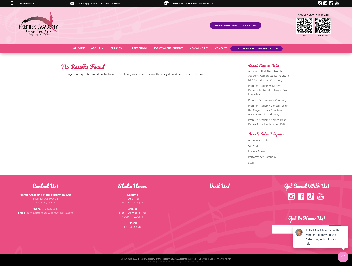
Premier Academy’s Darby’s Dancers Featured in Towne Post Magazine (268, 90)
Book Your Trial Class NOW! (235, 25)
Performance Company (262, 157)
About (95, 48)
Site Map (203, 258)
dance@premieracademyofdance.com (49, 212)
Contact (221, 48)
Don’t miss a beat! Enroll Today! (256, 49)
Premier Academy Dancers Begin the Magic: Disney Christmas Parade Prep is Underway (268, 110)
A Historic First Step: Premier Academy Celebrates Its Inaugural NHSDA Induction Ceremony (269, 76)
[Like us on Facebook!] (302, 198)
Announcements (258, 140)
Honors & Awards (259, 151)
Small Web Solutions (194, 261)
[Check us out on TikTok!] (332, 4)
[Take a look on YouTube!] (338, 4)
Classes (116, 48)
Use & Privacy (216, 258)
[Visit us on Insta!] (320, 4)
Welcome (79, 48)
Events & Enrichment (168, 48)
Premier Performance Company (267, 100)
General (253, 145)
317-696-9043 (50, 209)
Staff (251, 162)
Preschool (139, 48)
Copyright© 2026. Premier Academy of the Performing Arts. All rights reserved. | (160, 258)
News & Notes (199, 48)
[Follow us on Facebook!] (326, 4)
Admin (228, 258)
